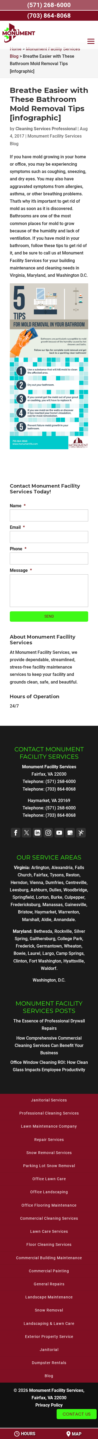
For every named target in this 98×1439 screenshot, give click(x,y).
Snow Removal (49, 1310)
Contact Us (77, 1414)
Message (21, 570)
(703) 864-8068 (60, 815)
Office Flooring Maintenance (49, 1205)
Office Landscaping (49, 1192)
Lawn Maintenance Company (49, 1126)
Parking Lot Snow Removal (49, 1166)
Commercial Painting (49, 1271)
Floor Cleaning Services (49, 1244)
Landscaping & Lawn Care (49, 1323)
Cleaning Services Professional (46, 128)
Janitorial (49, 1349)
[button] (91, 42)
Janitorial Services (49, 1100)
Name (18, 505)
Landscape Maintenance (49, 1297)
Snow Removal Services (49, 1152)
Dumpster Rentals (49, 1363)
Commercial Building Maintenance (49, 1258)
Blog (49, 1376)
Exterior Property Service (49, 1336)
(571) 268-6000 (60, 807)
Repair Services (49, 1139)
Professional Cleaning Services (49, 1113)
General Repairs (49, 1284)
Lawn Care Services (49, 1231)
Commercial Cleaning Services (49, 1218)
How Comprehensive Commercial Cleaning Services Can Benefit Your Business (49, 1045)
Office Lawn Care (49, 1179)
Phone (18, 548)
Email (17, 527)
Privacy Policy (49, 1405)
